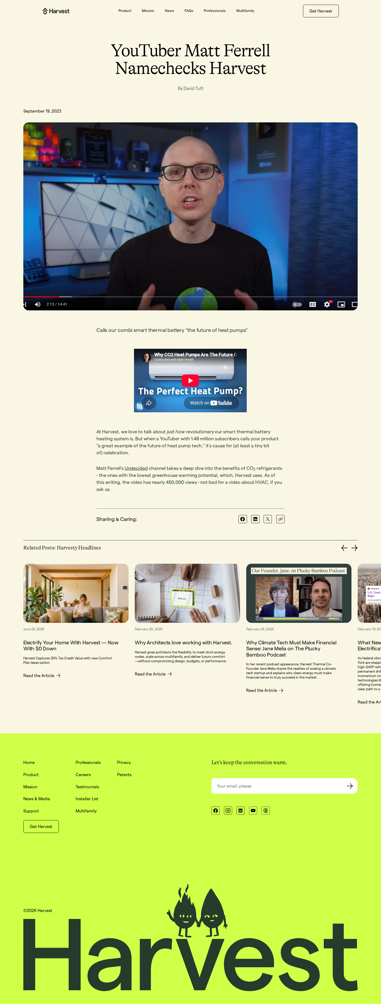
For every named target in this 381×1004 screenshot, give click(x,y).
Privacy (124, 762)
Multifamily (86, 810)
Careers (83, 774)
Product (31, 774)
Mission (30, 786)
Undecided (136, 468)
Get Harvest (320, 11)
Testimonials (87, 786)
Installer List (87, 798)
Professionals (88, 762)
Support (31, 810)
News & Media (36, 798)
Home (29, 762)
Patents (124, 774)
